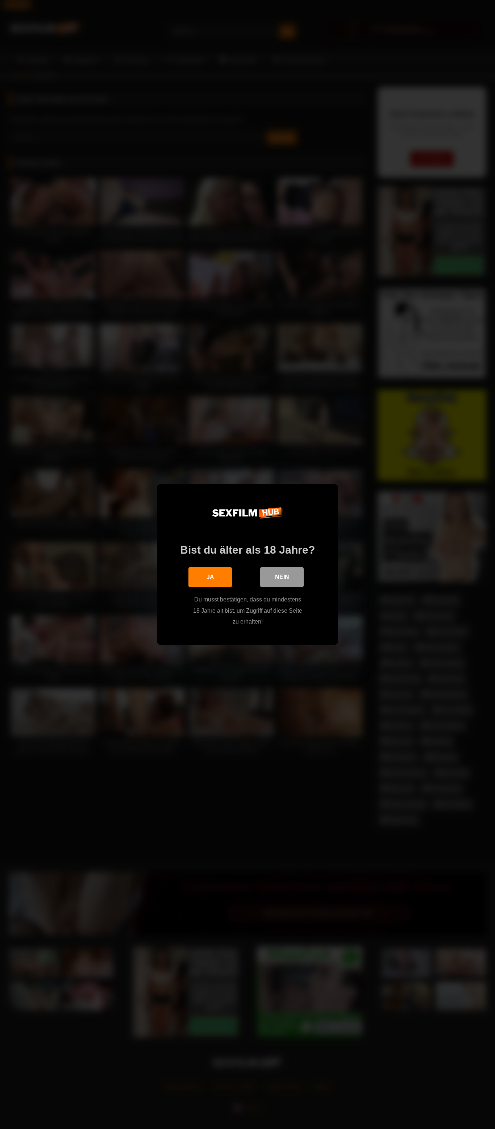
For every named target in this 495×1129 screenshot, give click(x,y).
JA (210, 577)
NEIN (282, 577)
